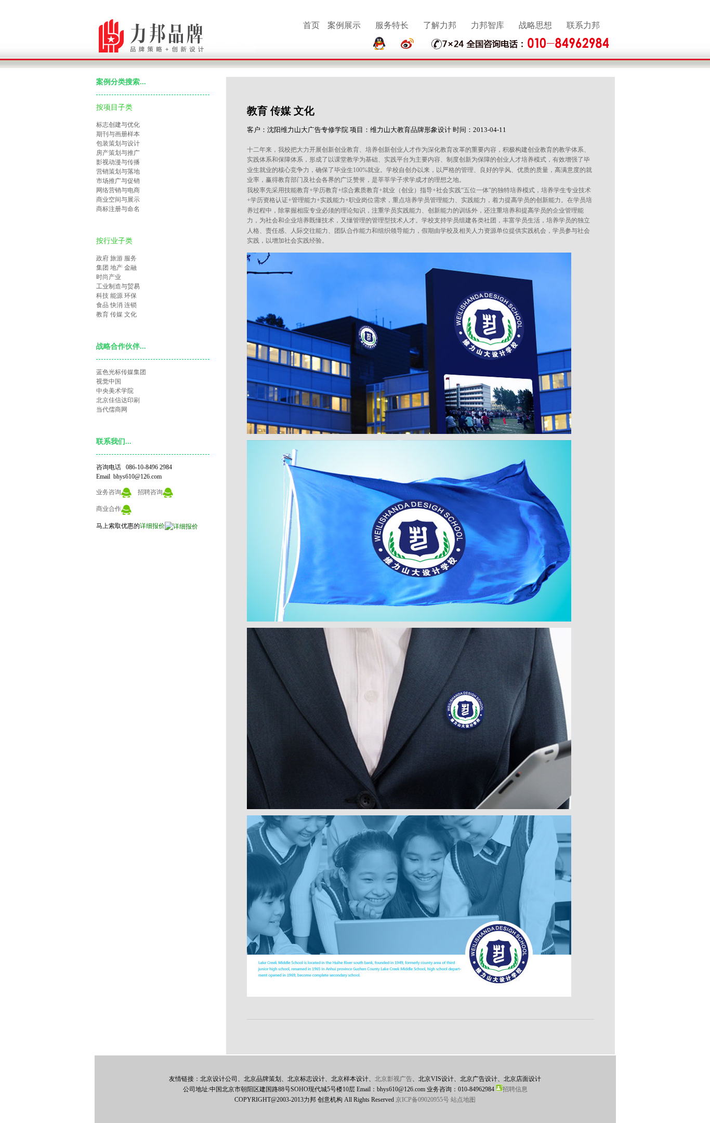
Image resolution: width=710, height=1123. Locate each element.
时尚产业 (108, 277)
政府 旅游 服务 (116, 258)
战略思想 (535, 25)
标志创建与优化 (118, 124)
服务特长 (392, 25)
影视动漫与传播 (118, 162)
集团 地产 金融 (116, 267)
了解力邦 (439, 25)
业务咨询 (108, 492)
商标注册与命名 (118, 209)
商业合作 (108, 508)
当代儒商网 (111, 409)
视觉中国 (108, 381)
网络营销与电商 (118, 190)
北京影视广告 (393, 1078)
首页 (311, 25)
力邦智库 (487, 25)
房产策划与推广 (118, 152)
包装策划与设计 (118, 143)
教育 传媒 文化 (116, 314)
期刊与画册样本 (118, 134)
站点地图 (463, 1099)
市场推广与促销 (118, 180)
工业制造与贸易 (118, 286)
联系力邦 (583, 25)
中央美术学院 (115, 390)
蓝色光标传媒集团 (121, 372)
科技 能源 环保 (116, 295)
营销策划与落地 (118, 171)
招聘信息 (515, 1089)
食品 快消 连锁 (116, 305)
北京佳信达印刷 (118, 400)
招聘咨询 (150, 492)
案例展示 (344, 25)
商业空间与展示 (118, 199)
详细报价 (152, 526)
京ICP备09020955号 (422, 1099)
